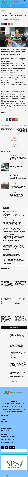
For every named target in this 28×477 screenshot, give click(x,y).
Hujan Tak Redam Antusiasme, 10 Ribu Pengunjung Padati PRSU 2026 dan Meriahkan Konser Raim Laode (6, 319)
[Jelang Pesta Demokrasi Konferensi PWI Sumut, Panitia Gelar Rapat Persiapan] (5, 345)
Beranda (3, 10)
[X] (5, 24)
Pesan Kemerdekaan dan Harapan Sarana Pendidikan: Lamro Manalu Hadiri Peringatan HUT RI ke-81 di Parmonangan (13, 261)
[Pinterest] (9, 24)
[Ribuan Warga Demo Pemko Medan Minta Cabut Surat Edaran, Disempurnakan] (5, 195)
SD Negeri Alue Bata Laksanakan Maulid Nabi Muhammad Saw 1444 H (6, 128)
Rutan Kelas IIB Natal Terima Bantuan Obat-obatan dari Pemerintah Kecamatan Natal (12, 254)
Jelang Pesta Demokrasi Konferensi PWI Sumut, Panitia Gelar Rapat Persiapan (18, 345)
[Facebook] (2, 24)
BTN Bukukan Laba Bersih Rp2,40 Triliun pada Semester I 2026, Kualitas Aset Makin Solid (7, 301)
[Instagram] (6, 447)
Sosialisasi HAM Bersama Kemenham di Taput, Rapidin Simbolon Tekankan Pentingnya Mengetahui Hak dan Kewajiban (12, 223)
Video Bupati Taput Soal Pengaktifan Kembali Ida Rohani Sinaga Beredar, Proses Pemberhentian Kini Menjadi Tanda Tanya (13, 214)
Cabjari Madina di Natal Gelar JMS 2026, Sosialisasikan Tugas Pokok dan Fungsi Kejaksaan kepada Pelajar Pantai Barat (18, 355)
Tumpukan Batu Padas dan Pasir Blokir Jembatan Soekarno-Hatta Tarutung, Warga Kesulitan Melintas (14, 230)
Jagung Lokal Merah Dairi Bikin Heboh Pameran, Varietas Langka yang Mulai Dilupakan (20, 301)
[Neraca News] (2, 20)
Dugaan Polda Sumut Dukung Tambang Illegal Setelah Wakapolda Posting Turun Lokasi (18, 177)
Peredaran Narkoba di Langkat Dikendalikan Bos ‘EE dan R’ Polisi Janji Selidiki (18, 158)
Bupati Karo (7, 112)
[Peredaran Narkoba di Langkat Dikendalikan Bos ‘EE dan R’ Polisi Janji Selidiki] (5, 158)
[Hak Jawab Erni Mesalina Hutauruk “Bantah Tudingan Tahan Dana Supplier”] (5, 167)
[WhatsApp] (12, 24)
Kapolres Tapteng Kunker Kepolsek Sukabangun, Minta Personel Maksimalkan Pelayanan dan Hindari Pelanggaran (21, 319)
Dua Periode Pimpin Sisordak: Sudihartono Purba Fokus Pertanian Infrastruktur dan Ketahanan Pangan (20, 282)
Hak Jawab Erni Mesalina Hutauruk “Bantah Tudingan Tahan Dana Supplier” (17, 168)
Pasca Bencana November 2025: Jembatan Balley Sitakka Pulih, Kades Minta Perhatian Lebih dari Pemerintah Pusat (7, 282)
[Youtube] (13, 447)
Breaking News (13, 155)
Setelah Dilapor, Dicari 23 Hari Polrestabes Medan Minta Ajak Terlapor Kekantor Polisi (17, 186)
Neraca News (8, 19)
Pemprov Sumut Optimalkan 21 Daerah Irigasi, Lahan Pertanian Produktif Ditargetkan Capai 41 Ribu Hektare (17, 375)
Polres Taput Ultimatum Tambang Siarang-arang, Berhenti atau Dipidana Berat (18, 335)
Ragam (7, 10)
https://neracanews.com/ (14, 146)
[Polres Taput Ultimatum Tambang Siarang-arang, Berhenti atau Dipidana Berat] (5, 335)
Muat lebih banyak (13, 201)
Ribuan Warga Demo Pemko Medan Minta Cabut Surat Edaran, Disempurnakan (16, 195)
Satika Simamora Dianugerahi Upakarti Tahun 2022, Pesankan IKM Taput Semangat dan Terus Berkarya (21, 129)
